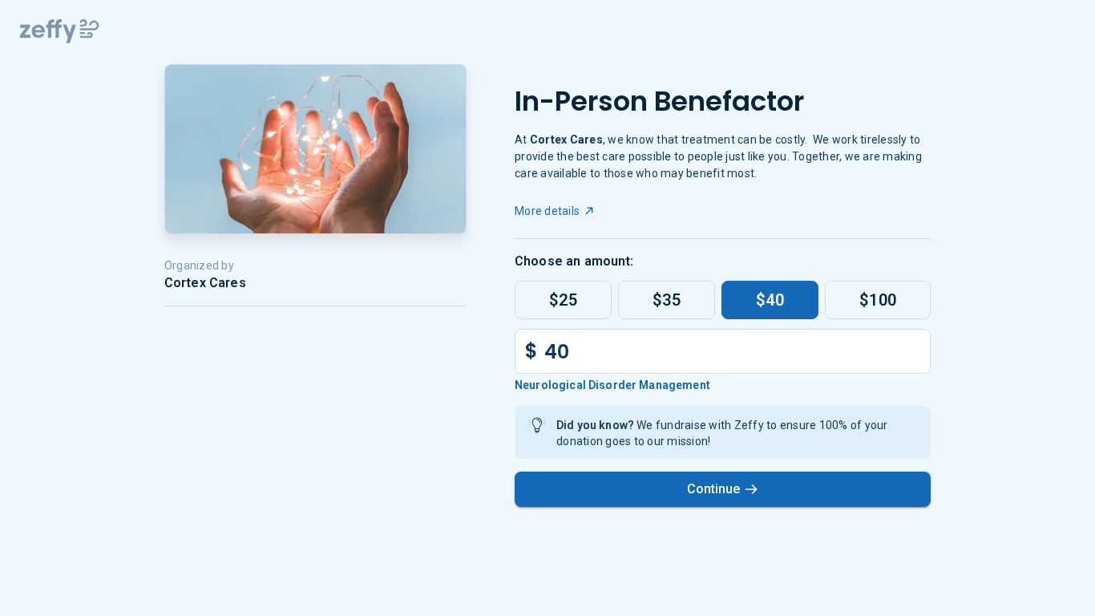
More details (547, 211)
